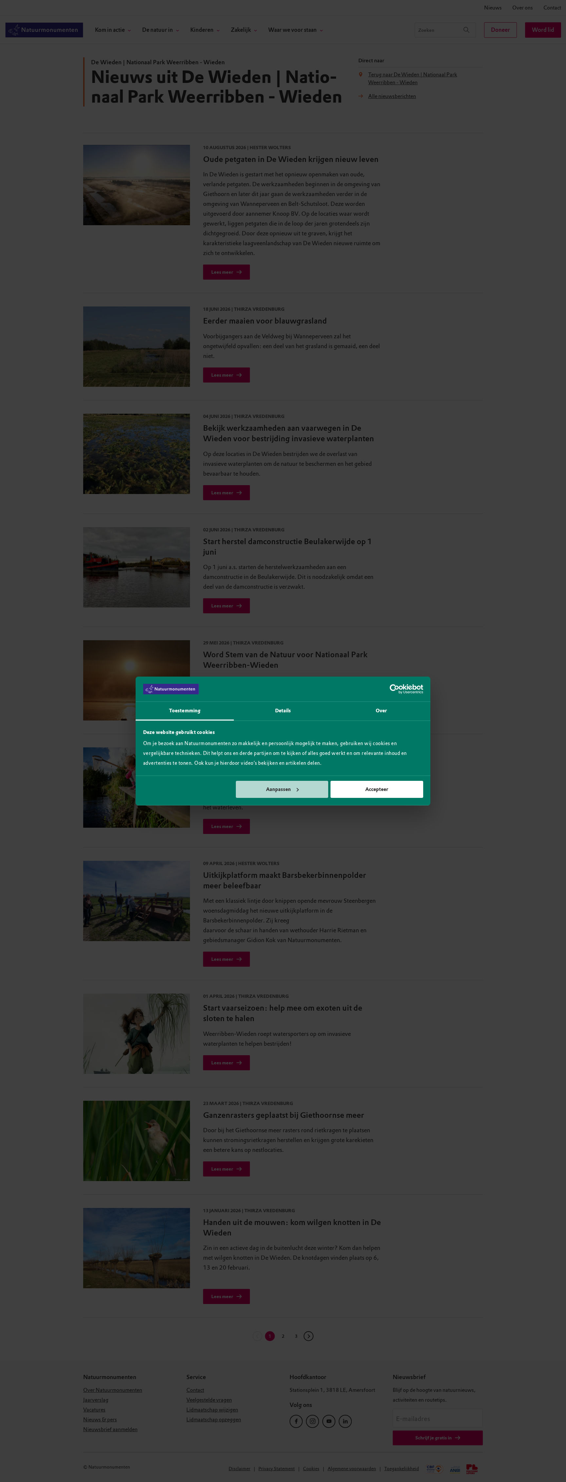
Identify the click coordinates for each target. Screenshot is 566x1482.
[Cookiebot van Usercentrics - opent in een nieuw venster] (394, 689)
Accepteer (376, 789)
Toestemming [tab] (184, 711)
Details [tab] (283, 711)
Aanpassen (278, 789)
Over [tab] (381, 711)
